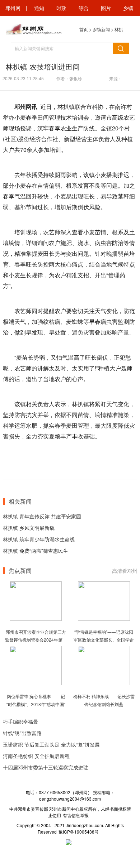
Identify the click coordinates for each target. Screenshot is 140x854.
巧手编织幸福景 (20, 721)
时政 (61, 7)
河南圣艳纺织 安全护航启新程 (36, 755)
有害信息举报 (76, 815)
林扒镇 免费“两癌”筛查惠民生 (35, 550)
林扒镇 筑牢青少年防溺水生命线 (39, 539)
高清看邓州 (124, 570)
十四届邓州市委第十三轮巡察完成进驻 (45, 767)
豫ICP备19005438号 (79, 832)
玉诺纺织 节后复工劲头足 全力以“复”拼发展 (51, 744)
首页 (83, 29)
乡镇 (128, 7)
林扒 (119, 29)
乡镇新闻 (101, 29)
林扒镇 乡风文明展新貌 (29, 527)
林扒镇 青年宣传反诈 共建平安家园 (42, 516)
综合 (84, 7)
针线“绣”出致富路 (22, 733)
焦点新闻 (20, 570)
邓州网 (12, 7)
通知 (39, 7)
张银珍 (75, 78)
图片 (106, 7)
